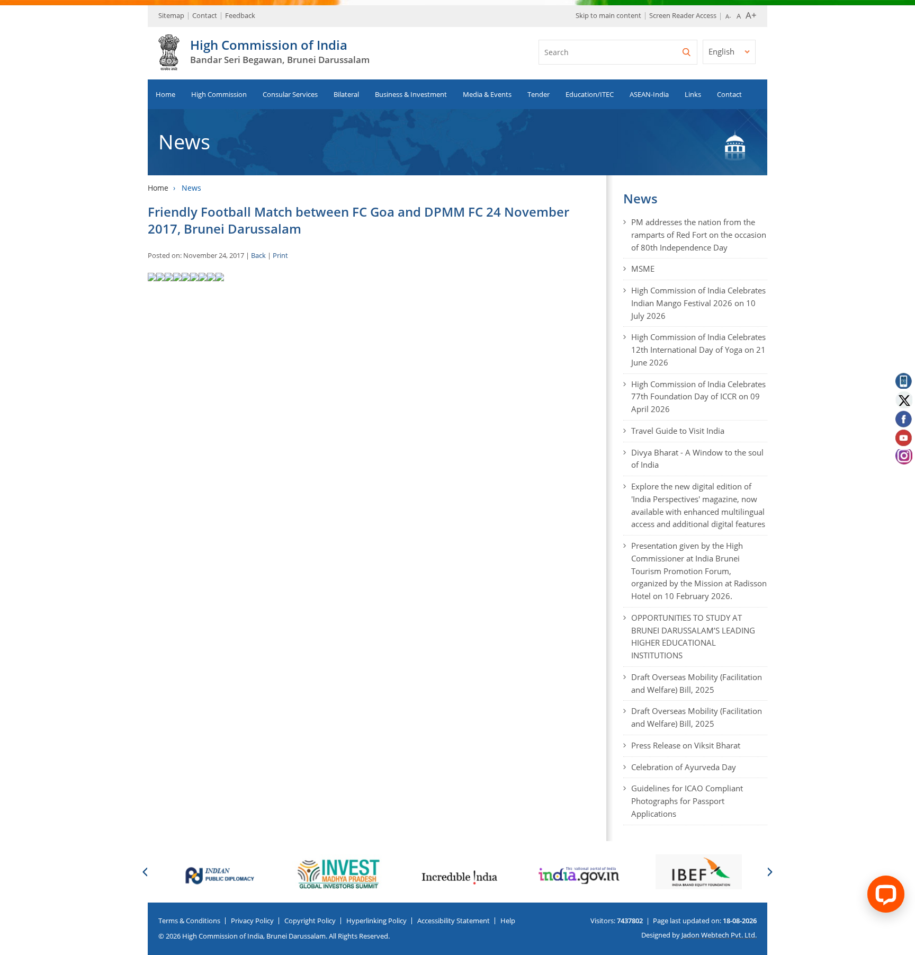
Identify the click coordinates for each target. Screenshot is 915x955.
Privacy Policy (252, 920)
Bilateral (346, 94)
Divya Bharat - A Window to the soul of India (697, 458)
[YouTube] (903, 439)
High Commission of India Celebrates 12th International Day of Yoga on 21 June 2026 (698, 350)
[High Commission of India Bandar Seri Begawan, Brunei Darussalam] (169, 65)
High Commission (219, 94)
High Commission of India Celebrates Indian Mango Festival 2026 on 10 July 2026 (698, 303)
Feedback (240, 15)
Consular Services (290, 94)
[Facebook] (903, 419)
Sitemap (171, 15)
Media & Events (487, 94)
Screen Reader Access (682, 15)
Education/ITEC (590, 94)
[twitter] (903, 399)
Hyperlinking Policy (376, 920)
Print (280, 255)
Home (165, 94)
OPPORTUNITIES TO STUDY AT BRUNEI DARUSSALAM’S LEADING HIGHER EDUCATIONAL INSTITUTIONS (693, 636)
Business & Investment (411, 94)
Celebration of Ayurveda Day (683, 767)
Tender (538, 94)
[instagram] (903, 458)
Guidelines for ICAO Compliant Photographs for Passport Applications (687, 801)
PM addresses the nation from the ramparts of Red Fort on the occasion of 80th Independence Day (698, 235)
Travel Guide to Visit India (677, 430)
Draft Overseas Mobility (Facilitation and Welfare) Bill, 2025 (696, 683)
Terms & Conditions (189, 920)
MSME (642, 268)
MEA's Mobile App (903, 380)
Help (507, 920)
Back (258, 255)
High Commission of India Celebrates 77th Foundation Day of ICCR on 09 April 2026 (698, 397)
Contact (204, 15)
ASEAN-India (649, 94)
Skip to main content (608, 15)
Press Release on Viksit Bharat (685, 745)
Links (693, 94)
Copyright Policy (310, 920)
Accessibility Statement (453, 920)
